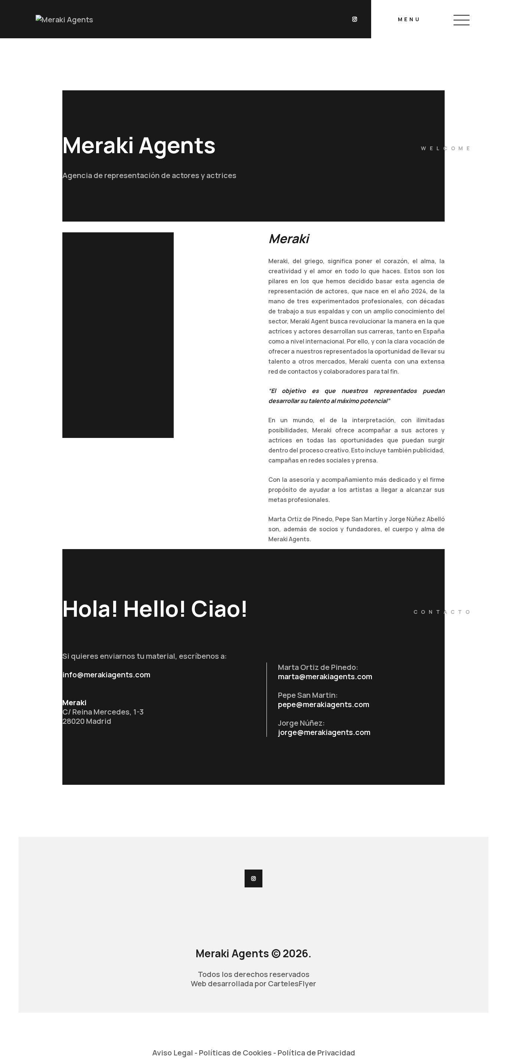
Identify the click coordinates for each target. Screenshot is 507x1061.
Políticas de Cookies (235, 1053)
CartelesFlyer (292, 983)
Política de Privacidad (316, 1053)
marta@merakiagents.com (325, 676)
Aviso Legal (172, 1053)
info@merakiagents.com (106, 675)
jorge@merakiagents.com (324, 732)
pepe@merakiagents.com (323, 704)
